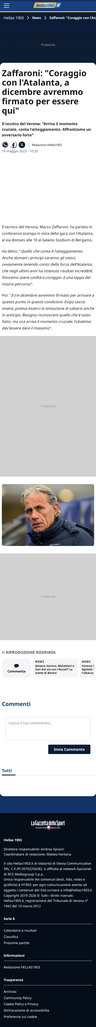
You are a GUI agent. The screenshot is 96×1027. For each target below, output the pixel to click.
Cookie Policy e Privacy (21, 1004)
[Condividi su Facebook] (13, 145)
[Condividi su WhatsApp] (5, 145)
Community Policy (17, 998)
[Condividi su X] (22, 145)
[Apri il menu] (6, 5)
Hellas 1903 (14, 17)
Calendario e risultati (20, 930)
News (36, 17)
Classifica (11, 936)
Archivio (10, 991)
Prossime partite (16, 943)
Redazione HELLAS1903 (22, 967)
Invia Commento (69, 749)
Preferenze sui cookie (20, 1016)
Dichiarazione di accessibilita (26, 1010)
